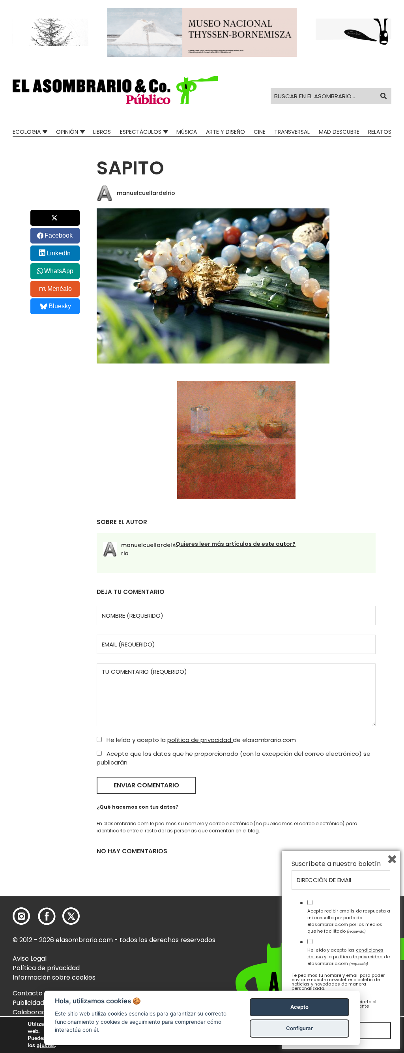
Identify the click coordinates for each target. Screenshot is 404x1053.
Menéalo (59, 288)
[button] (115, 90)
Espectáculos (140, 132)
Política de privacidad (46, 967)
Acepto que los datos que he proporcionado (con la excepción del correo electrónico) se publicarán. (233, 758)
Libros (102, 132)
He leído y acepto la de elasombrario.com (200, 740)
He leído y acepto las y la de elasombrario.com (348, 957)
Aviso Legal (30, 958)
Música (186, 132)
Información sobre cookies (54, 977)
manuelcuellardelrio (146, 193)
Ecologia (27, 132)
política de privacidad (200, 740)
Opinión (67, 132)
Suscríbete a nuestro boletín (336, 864)
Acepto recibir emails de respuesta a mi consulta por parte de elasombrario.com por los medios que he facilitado (348, 921)
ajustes (46, 1045)
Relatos (379, 132)
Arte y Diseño (225, 132)
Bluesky (60, 306)
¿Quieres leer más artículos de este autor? (234, 544)
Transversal (292, 132)
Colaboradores (36, 1012)
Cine (260, 132)
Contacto (28, 993)
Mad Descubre (339, 132)
